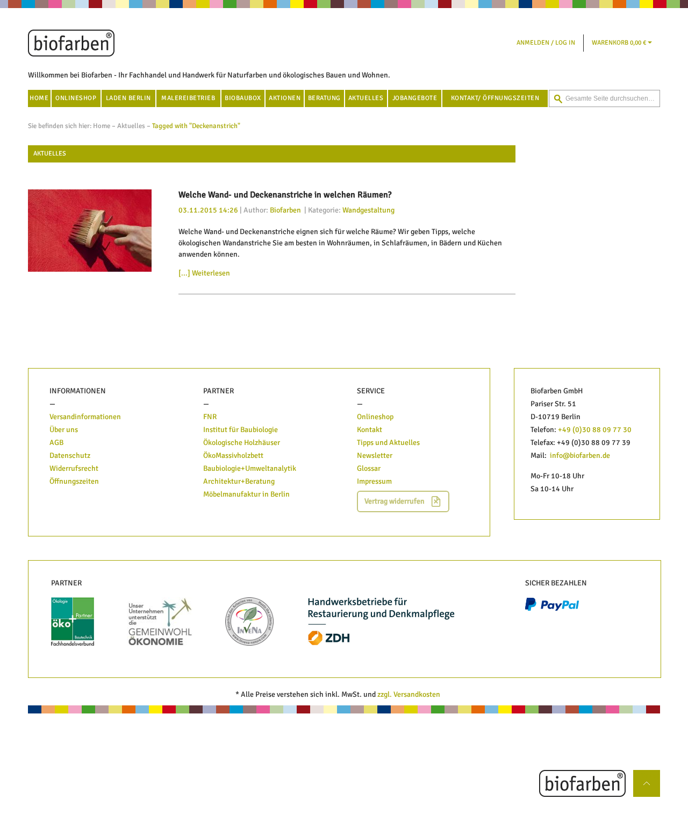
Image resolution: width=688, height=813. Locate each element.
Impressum (374, 481)
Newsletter (374, 455)
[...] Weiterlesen (204, 273)
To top (650, 775)
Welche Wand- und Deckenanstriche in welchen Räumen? (284, 194)
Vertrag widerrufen (394, 501)
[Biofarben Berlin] (71, 43)
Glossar (369, 468)
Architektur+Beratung (239, 481)
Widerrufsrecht (73, 468)
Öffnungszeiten (74, 481)
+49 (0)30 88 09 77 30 (595, 429)
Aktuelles (131, 126)
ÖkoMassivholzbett (233, 455)
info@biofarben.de (580, 455)
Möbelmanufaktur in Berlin (246, 494)
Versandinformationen (85, 416)
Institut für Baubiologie (241, 429)
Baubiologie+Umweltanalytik (249, 468)
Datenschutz (69, 455)
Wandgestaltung (368, 210)
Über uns (63, 429)
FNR (210, 416)
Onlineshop (375, 416)
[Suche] (558, 99)
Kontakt (369, 429)
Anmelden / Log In (546, 43)
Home (101, 126)
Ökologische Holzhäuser (241, 442)
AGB (56, 442)
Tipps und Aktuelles (388, 442)
